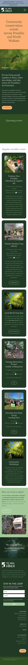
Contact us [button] (6, 510)
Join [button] (14, 383)
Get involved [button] (7, 107)
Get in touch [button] (14, 331)
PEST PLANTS (22, 615)
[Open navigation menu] (25, 10)
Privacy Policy (18, 658)
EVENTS (24, 639)
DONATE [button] (23, 650)
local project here (13, 4)
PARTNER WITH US (21, 641)
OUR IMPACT (22, 626)
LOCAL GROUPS (21, 637)
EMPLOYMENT (22, 619)
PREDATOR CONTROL (20, 613)
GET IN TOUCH (22, 643)
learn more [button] (14, 282)
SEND (14, 604)
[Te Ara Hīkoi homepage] (12, 10)
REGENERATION (21, 617)
